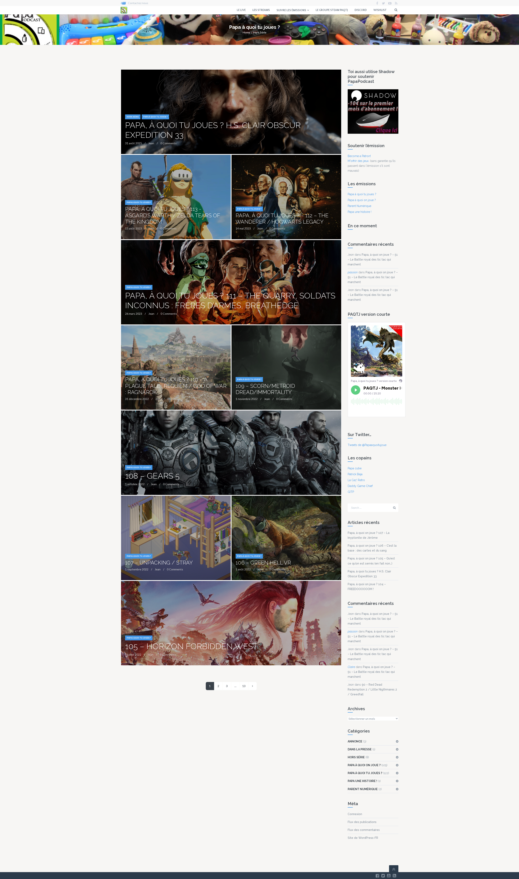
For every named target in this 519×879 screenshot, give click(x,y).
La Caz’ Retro (356, 480)
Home (246, 32)
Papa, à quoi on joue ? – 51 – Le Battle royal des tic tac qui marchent (373, 259)
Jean (351, 254)
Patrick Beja (355, 474)
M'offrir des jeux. (358, 161)
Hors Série (259, 32)
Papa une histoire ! (359, 211)
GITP (351, 491)
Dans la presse (360, 749)
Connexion (355, 814)
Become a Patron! (359, 156)
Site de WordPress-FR (363, 837)
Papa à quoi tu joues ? (155, 117)
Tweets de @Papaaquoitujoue (367, 445)
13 (244, 686)
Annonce (355, 741)
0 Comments (168, 143)
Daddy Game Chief (360, 486)
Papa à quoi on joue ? (362, 200)
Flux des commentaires (364, 830)
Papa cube (354, 468)
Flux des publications (362, 822)
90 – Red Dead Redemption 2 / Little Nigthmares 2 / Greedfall (372, 689)
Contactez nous (138, 3)
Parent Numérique (359, 206)
